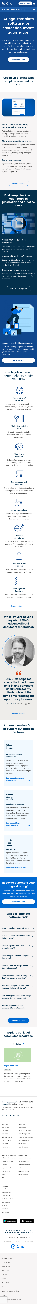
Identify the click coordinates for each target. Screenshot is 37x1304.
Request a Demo (25, 3)
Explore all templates (18, 288)
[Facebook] (3, 1115)
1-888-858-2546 (26, 1102)
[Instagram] (18, 1115)
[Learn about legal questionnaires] (18, 810)
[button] (14, 1044)
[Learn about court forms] (18, 854)
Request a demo (18, 60)
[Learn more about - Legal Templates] (17, 1069)
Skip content (8, 1035)
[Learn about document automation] (18, 763)
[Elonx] (7, 1115)
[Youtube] (14, 1115)
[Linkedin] (11, 1115)
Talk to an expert (18, 360)
